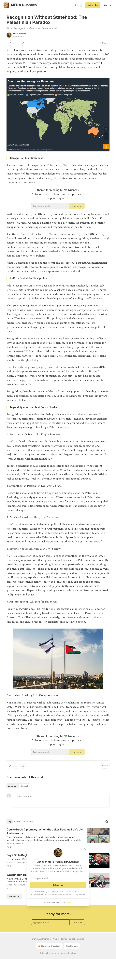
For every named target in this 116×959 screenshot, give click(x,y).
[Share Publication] (81, 5)
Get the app (72, 946)
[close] (85, 849)
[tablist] (19, 786)
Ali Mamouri (18, 843)
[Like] (9, 43)
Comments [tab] (13, 786)
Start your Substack (50, 946)
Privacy (56, 939)
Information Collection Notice (57, 894)
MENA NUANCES (19, 34)
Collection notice (76, 939)
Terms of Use (71, 891)
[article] (58, 838)
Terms (64, 939)
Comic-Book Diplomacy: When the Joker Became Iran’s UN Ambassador (45, 831)
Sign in (107, 5)
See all (12, 896)
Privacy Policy (79, 894)
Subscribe (92, 5)
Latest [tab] (17, 821)
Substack (44, 953)
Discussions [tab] (28, 821)
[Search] (75, 5)
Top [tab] (9, 821)
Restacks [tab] (25, 786)
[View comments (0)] (16, 43)
